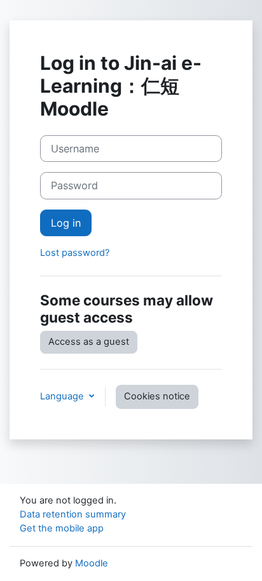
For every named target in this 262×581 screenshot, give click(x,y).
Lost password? (74, 252)
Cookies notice (157, 396)
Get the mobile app (62, 528)
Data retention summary (73, 514)
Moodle (91, 563)
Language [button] (63, 396)
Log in (66, 223)
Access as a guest (88, 341)
